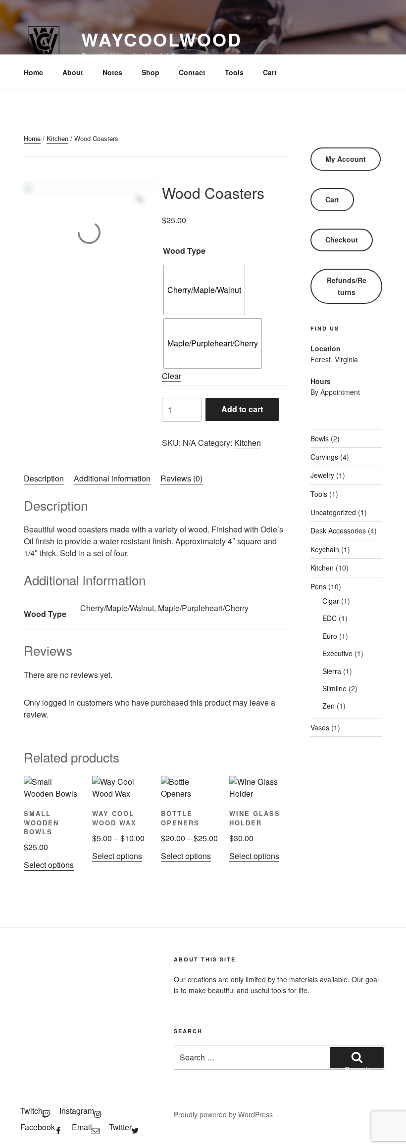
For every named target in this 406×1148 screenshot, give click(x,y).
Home (33, 72)
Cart (270, 72)
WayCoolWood (161, 39)
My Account (345, 159)
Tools (234, 72)
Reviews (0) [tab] (181, 478)
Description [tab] (44, 478)
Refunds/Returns (346, 285)
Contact (192, 72)
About (72, 72)
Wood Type (184, 250)
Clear (171, 376)
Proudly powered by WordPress (223, 1114)
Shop (150, 72)
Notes (112, 72)
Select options (49, 864)
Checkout (341, 239)
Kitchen (57, 138)
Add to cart (242, 409)
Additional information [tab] (112, 478)
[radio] (204, 290)
